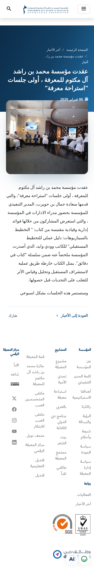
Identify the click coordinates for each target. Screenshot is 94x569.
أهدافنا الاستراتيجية (81, 394)
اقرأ (16, 365)
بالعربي (61, 406)
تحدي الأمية (62, 379)
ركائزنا (86, 406)
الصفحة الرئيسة (77, 49)
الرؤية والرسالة (85, 419)
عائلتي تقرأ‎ (61, 470)
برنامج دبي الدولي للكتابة (58, 422)
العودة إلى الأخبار (74, 315)
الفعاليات (84, 494)
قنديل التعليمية (37, 463)
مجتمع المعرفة (60, 455)
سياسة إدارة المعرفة (85, 467)
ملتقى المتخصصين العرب (34, 399)
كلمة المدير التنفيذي (82, 379)
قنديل (39, 475)
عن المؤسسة (84, 364)
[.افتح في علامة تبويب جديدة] (72, 559)
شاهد (15, 374)
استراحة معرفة (60, 394)
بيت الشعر (61, 440)
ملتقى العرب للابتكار (39, 420)
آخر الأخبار (53, 49)
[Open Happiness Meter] (84, 559)
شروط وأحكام (86, 434)
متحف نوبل (35, 435)
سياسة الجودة (85, 449)
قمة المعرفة (35, 356)
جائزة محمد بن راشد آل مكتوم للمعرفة (35, 375)
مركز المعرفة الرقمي (34, 448)
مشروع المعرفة (60, 364)
